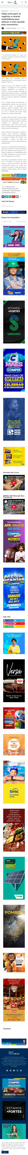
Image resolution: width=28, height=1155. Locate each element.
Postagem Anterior (7, 221)
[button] (2, 2)
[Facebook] (3, 196)
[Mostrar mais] (20, 196)
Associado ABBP (5, 190)
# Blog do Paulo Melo (14, 11)
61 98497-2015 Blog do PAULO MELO (10, 188)
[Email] (17, 196)
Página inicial (5, 11)
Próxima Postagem (21, 221)
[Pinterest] (13, 196)
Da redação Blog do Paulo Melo (8, 192)
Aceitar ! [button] (5, 1152)
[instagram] (17, 1070)
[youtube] (14, 1070)
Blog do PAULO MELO (15, 190)
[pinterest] (21, 1070)
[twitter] (10, 1070)
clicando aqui (5, 171)
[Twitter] (6, 196)
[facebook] (7, 1070)
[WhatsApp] (10, 196)
